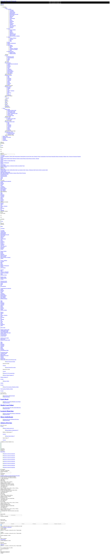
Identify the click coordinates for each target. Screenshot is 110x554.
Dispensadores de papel (14, 14)
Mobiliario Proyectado (7, 137)
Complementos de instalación (12, 63)
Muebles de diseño (8, 75)
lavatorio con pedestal (13, 49)
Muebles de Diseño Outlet (9, 121)
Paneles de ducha (13, 33)
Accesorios (9, 9)
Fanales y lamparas (10, 90)
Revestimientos (8, 62)
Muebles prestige (13, 53)
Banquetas (9, 78)
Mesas (8, 81)
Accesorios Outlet (10, 115)
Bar (8, 93)
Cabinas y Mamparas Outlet (12, 113)
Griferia (8, 36)
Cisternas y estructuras (14, 48)
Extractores (12, 26)
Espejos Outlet (10, 114)
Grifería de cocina (10, 56)
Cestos (8, 58)
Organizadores (12, 18)
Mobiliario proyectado (4, 355)
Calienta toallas (12, 12)
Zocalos (8, 66)
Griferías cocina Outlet (11, 118)
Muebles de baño (10, 51)
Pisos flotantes (9, 72)
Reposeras (9, 92)
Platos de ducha (12, 34)
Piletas (8, 59)
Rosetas (11, 31)
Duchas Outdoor (13, 29)
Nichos (11, 17)
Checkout (2, 544)
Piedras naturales (10, 71)
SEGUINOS (2, 451)
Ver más (4, 365)
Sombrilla (9, 94)
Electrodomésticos (10, 57)
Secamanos (12, 23)
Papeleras (11, 27)
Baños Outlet (7, 109)
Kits (8, 60)
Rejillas (11, 30)
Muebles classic (12, 52)
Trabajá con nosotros (8, 475)
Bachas (8, 42)
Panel (8, 67)
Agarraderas (12, 11)
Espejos (8, 44)
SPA (6, 96)
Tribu (6, 102)
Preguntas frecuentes (16, 475)
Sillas (8, 76)
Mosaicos (9, 65)
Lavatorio (11, 39)
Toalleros (11, 24)
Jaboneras (11, 16)
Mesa (8, 91)
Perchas (11, 20)
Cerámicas (2, 293)
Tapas (11, 50)
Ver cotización (3, 539)
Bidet (11, 40)
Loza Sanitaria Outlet (11, 112)
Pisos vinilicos (9, 73)
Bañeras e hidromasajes (11, 43)
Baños (6, 8)
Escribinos (2, 475)
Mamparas (11, 32)
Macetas (8, 87)
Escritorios (9, 79)
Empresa (4, 138)
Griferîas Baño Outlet (11, 111)
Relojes (8, 82)
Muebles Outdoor (8, 86)
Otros (11, 19)
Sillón (8, 77)
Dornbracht (7, 106)
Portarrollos (12, 21)
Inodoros (11, 46)
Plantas (8, 84)
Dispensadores (12, 13)
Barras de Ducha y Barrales (15, 35)
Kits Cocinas (9, 119)
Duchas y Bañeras (13, 38)
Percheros (9, 83)
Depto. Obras (5, 136)
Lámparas (9, 80)
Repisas (11, 22)
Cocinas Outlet (7, 117)
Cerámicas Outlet (10, 134)
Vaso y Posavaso (13, 25)
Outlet (4, 108)
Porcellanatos (9, 70)
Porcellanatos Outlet (11, 133)
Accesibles (12, 10)
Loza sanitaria (9, 45)
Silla (8, 89)
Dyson (6, 104)
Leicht (6, 99)
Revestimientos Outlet (4, 350)
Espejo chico (12, 15)
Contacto (4, 139)
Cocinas (6, 55)
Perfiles (8, 64)
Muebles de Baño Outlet (11, 110)
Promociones (5, 140)
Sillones (8, 88)
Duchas (8, 28)
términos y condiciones (7, 527)
